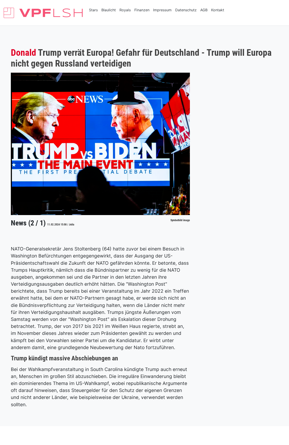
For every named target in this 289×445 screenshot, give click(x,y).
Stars (93, 10)
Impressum (162, 10)
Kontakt (217, 10)
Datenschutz (186, 10)
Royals (125, 10)
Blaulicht (108, 10)
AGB (203, 10)
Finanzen (141, 10)
